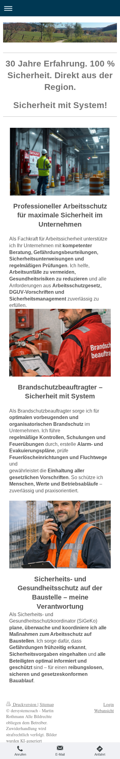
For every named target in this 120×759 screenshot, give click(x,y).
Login (108, 704)
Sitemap (47, 704)
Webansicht (104, 710)
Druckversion (25, 704)
